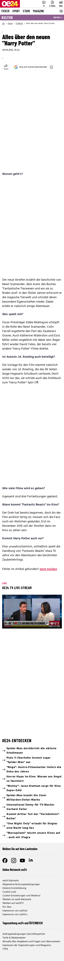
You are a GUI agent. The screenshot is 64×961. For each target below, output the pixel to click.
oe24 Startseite (10, 881)
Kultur (7, 17)
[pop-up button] (51, 623)
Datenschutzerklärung (14, 888)
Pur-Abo (6, 907)
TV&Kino (19, 23)
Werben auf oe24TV (13, 903)
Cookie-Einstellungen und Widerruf (21, 896)
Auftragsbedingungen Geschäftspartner (23, 934)
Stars (26, 11)
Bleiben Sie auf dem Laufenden (19, 849)
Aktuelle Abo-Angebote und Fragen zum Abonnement (31, 942)
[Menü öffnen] (61, 11)
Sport (16, 11)
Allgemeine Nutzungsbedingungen (21, 884)
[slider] (18, 623)
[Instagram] (13, 860)
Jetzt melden (48, 569)
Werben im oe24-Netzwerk (16, 899)
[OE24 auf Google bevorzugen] (51, 67)
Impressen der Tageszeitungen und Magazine (26, 945)
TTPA (5, 949)
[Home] (3, 23)
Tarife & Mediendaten (14, 938)
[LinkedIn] (31, 860)
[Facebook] (4, 860)
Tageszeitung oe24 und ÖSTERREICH (22, 923)
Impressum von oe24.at (14, 911)
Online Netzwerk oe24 (14, 869)
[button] (32, 612)
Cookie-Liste (9, 892)
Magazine (38, 11)
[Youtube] (22, 860)
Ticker (5, 11)
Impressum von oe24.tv (14, 914)
